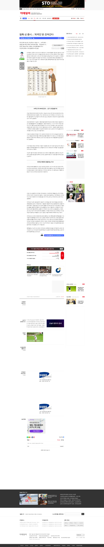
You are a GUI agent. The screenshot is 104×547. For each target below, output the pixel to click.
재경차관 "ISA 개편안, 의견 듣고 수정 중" (67, 494)
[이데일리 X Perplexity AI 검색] (42, 38)
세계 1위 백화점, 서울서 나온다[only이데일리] (68, 498)
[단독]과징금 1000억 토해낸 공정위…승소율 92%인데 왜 (70, 501)
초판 (81, 8)
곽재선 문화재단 (80, 525)
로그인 (83, 8)
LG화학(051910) (48, 228)
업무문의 (36, 545)
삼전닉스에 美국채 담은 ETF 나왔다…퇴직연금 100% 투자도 (71, 503)
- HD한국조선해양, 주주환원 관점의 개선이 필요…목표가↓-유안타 (30, 522)
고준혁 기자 (22, 57)
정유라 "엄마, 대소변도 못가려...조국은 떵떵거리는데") (36, 326)
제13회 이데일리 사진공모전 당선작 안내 (32, 514)
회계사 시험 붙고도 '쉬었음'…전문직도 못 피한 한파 (69, 500)
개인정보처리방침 (79, 545)
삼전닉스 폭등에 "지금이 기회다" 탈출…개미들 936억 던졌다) (38, 325)
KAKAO (21, 68)
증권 (32, 18)
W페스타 (75, 522)
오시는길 (31, 545)
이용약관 (41, 545)
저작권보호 (63, 545)
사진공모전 (81, 522)
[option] (42, 9)
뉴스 (76, 33)
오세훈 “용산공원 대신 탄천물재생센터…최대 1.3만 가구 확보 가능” (72, 496)
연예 (83, 33)
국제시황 (44, 18)
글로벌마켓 (49, 18)
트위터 (23, 63)
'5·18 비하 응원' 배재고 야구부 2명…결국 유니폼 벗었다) (37, 321)
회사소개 (21, 545)
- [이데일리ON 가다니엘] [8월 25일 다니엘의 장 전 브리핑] (51, 522)
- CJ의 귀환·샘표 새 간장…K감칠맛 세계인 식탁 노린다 (29, 525)
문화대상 (66, 522)
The (82, 18)
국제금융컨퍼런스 (72, 525)
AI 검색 (24, 18)
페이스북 (21, 63)
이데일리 (31, 13)
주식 (34, 18)
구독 (76, 8)
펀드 (40, 18)
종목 (37, 18)
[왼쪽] (41, 333)
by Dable (24, 350)
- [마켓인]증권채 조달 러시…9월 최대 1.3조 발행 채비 (29, 524)
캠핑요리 (66, 525)
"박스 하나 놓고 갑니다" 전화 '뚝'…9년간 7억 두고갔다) (37, 319)
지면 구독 (62, 296)
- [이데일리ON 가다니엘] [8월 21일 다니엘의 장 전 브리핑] (51, 525)
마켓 (78, 18)
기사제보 (73, 545)
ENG (73, 8)
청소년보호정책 (47, 545)
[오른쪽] (42, 333)
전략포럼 (71, 522)
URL (23, 68)
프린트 (23, 66)
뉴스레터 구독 (58, 296)
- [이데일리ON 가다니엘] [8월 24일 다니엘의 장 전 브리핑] (51, 524)
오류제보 (68, 545)
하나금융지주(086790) (50, 230)
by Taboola (24, 304)
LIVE (21, 8)
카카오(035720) (37, 230)
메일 (21, 66)
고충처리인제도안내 (57, 545)
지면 (78, 8)
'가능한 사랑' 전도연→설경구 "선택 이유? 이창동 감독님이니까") (38, 323)
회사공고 (26, 545)
